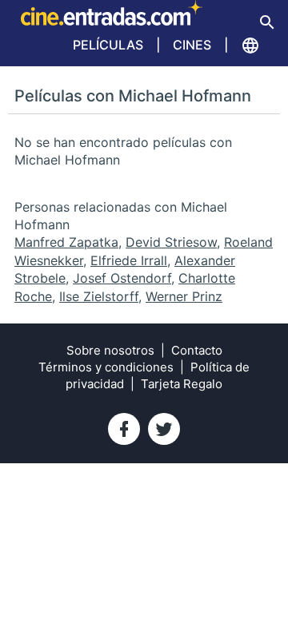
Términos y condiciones (106, 367)
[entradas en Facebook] (124, 429)
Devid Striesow (171, 242)
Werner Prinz (184, 296)
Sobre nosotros (110, 350)
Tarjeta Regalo (181, 383)
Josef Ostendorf (122, 278)
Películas (108, 45)
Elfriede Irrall (128, 260)
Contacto (196, 350)
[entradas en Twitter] (164, 429)
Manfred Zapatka (66, 242)
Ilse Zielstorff (98, 296)
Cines (192, 45)
